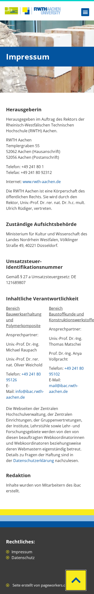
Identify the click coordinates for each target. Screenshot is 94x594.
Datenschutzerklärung (33, 460)
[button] (85, 12)
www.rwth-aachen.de (42, 181)
